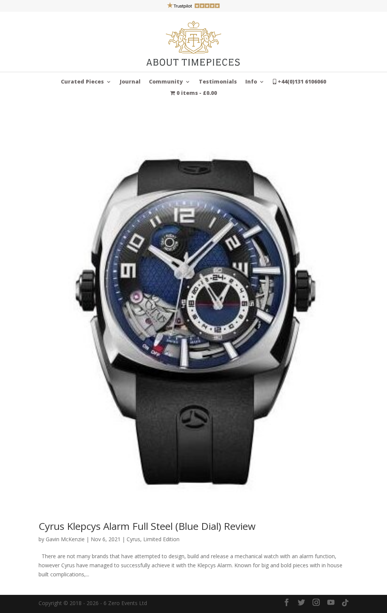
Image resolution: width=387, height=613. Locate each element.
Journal (130, 82)
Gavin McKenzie (65, 539)
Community (166, 82)
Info (251, 82)
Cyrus (133, 539)
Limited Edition (161, 539)
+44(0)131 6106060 (301, 82)
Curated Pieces (82, 82)
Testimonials (218, 82)
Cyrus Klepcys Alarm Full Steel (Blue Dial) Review (147, 526)
